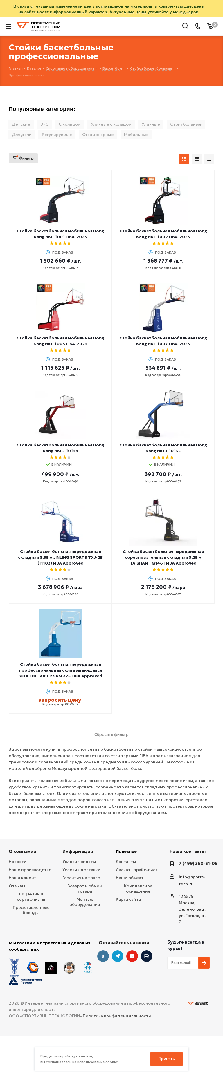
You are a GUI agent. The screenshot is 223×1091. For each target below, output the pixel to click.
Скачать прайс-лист (137, 869)
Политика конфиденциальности (117, 1015)
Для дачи (22, 134)
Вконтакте (103, 956)
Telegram (117, 956)
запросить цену (59, 699)
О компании (22, 851)
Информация (77, 851)
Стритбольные (186, 124)
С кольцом (70, 124)
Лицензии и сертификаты (31, 896)
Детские (21, 124)
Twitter (146, 956)
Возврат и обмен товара (84, 888)
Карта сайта (128, 899)
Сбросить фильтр (111, 734)
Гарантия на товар (81, 877)
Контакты (126, 861)
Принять (167, 1058)
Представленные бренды (31, 910)
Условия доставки (81, 869)
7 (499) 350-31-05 (198, 863)
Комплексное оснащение (138, 888)
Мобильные (136, 134)
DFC (44, 124)
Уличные (151, 124)
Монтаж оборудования (84, 902)
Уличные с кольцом (111, 124)
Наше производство (30, 869)
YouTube (132, 956)
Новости (17, 861)
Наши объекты (131, 877)
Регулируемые (57, 134)
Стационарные (98, 134)
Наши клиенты (24, 877)
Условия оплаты (79, 861)
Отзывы (17, 886)
